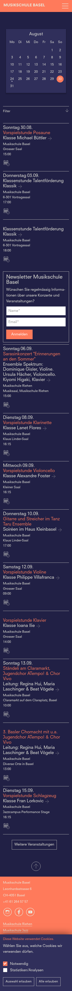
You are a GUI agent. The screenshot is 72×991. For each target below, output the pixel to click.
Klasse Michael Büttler (25, 138)
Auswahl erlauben (19, 981)
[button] (36, 867)
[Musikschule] (24, 5)
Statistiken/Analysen (26, 970)
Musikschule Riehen (17, 924)
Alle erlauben (48, 981)
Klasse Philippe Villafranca (29, 578)
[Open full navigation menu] (65, 6)
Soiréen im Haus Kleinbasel (30, 529)
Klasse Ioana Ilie (19, 626)
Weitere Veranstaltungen (34, 844)
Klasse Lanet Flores (22, 428)
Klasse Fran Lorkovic (24, 801)
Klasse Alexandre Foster (27, 476)
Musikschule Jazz (15, 930)
